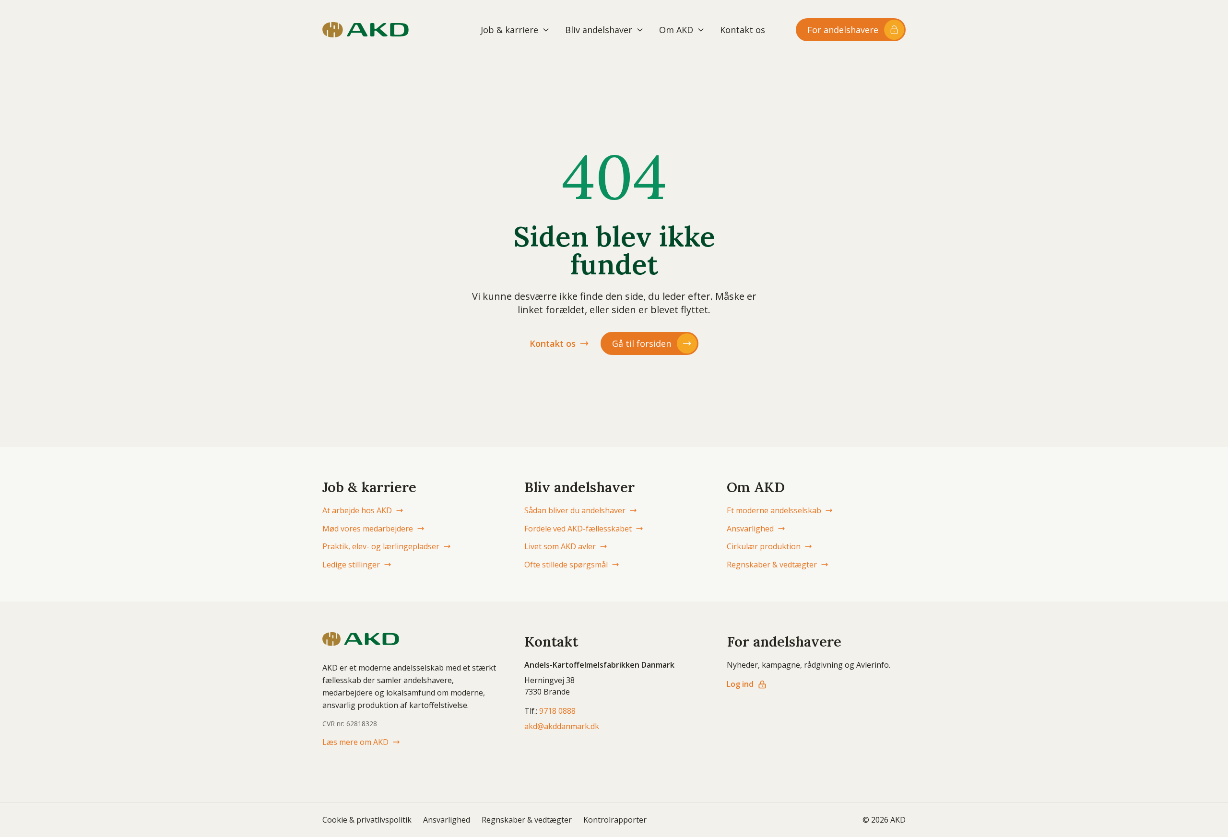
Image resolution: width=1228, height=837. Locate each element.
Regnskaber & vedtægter (772, 564)
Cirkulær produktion (764, 546)
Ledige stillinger (351, 564)
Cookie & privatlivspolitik (367, 819)
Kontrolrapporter (615, 819)
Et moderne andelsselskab (774, 510)
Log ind (740, 684)
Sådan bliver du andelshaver (575, 510)
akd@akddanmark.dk (561, 726)
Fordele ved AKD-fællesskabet (578, 528)
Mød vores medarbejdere (367, 528)
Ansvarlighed (750, 528)
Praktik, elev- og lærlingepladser (380, 546)
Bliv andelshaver (598, 29)
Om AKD (676, 29)
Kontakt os (742, 29)
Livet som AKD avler (560, 546)
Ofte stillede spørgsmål (566, 564)
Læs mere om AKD (355, 742)
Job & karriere (509, 29)
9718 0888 (557, 711)
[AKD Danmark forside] (365, 29)
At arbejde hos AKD (357, 510)
